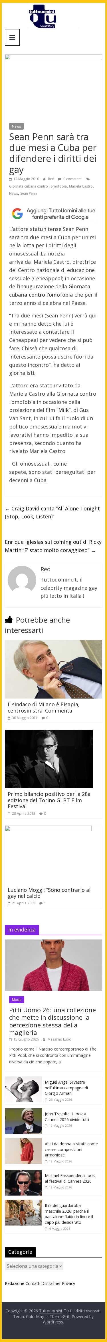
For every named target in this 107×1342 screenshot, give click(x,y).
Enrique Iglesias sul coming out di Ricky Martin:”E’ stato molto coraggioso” (53, 546)
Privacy (68, 1283)
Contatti (32, 1283)
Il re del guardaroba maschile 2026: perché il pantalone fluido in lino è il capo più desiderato (69, 1214)
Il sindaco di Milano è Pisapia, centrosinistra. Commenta (44, 707)
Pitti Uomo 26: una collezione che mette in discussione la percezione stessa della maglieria (52, 1021)
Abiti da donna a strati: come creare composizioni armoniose (71, 1149)
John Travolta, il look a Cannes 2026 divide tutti (67, 1116)
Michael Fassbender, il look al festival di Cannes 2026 (70, 1178)
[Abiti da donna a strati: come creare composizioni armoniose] (23, 1141)
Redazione (14, 1283)
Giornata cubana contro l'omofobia (38, 186)
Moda (16, 999)
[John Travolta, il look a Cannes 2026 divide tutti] (23, 1111)
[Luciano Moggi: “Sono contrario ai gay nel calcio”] (48, 829)
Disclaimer (51, 1283)
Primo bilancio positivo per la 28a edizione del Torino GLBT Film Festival (49, 800)
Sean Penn (28, 193)
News (16, 126)
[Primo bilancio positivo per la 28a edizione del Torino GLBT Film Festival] (49, 733)
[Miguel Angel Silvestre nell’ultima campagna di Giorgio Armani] (23, 1079)
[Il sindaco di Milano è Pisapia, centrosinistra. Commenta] (53, 643)
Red (51, 178)
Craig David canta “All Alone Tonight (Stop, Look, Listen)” (52, 512)
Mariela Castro (81, 186)
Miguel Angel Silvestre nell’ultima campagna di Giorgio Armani (66, 1087)
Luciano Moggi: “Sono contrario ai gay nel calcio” (49, 893)
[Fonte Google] (53, 214)
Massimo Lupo (59, 1039)
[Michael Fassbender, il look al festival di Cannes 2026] (23, 1173)
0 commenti (72, 178)
